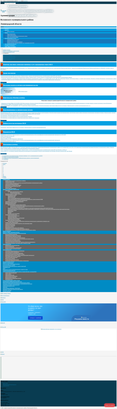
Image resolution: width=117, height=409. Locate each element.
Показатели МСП (9, 132)
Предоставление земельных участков (13, 236)
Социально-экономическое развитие (15, 191)
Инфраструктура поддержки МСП (14, 123)
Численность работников (6, 137)
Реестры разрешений (9, 246)
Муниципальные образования (9, 57)
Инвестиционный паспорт (10, 202)
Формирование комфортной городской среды (12, 281)
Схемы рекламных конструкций (12, 259)
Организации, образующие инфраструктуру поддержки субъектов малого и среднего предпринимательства (23, 127)
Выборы (4, 60)
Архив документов (9, 73)
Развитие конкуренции (10, 224)
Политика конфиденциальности (9, 384)
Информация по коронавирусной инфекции (14, 227)
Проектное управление (10, 225)
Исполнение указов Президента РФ (12, 186)
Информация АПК (12, 196)
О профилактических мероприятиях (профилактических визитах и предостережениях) (21, 158)
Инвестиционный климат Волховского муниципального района (16, 282)
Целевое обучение (6, 291)
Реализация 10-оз (8, 279)
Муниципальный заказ (15, 192)
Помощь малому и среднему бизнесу (13, 248)
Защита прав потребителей (11, 272)
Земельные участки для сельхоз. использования (15, 237)
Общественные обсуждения (13, 219)
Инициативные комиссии (10, 277)
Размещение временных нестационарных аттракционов (17, 260)
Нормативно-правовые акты (9, 58)
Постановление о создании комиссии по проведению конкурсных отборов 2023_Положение (20, 117)
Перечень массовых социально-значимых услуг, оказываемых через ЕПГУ (20, 42)
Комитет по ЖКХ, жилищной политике (11, 232)
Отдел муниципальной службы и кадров (11, 280)
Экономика (7, 190)
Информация (10, 211)
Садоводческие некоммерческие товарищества (17, 200)
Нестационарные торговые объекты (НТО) (17, 204)
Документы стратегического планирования (14, 201)
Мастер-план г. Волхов (10, 258)
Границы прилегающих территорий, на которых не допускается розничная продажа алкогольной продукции (30, 208)
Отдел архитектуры (7, 244)
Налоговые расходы (9, 226)
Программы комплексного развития (12, 256)
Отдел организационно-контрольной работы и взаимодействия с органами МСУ (20, 271)
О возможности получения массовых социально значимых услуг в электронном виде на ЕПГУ (23, 155)
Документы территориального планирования (14, 250)
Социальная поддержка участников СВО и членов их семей (17, 243)
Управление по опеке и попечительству (11, 284)
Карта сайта (5, 383)
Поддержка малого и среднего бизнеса (13, 193)
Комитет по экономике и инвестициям (11, 189)
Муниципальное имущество (11, 234)
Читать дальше (3, 82)
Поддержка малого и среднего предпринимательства (20, 85)
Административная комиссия (9, 270)
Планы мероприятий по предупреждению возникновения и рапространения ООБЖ (25, 199)
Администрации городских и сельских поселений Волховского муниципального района (23, 182)
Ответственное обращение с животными (11, 288)
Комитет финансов (7, 231)
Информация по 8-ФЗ (7, 55)
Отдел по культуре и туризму (9, 265)
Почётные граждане (7, 290)
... (3, 166)
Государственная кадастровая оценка (13, 241)
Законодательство (11, 197)
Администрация (6, 179)
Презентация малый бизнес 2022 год (8, 141)
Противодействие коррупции (9, 56)
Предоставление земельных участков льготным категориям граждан (19, 238)
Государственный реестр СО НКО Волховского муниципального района (20, 230)
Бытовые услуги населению (13, 213)
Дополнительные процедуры (11, 257)
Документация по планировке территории (14, 253)
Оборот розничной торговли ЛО (7, 136)
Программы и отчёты (10, 144)
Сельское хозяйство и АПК (11, 194)
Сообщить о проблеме (35, 318)
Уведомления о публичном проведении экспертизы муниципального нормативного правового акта (28, 221)
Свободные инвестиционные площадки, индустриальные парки (18, 223)
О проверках (5, 159)
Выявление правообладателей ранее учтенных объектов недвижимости (20, 242)
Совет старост (8, 273)
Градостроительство (7, 249)
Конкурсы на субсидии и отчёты (14, 97)
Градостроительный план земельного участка (14, 254)
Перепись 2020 (8, 187)
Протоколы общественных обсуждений (16, 218)
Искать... (2, 3)
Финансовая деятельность (10, 188)
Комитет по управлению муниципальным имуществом (14, 233)
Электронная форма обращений (12, 184)
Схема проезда (6, 385)
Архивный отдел (6, 267)
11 (3, 174)
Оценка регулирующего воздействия (13, 220)
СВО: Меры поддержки (10, 46)
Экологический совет (12, 216)
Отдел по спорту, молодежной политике (11, 264)
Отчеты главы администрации (11, 222)
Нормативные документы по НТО (17, 207)
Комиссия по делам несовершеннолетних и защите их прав (15, 269)
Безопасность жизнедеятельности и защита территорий (14, 266)
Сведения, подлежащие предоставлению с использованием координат (17, 283)
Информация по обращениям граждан (13, 185)
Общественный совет (9, 275)
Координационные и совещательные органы (18, 110)
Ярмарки (10, 212)
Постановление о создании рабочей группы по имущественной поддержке (16, 116)
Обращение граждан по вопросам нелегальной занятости (17, 228)
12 (3, 175)
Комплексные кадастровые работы (12, 239)
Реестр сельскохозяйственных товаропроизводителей (19, 198)
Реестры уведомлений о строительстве (13, 247)
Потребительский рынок (10, 203)
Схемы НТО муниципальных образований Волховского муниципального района (27, 205)
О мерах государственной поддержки (11, 156)
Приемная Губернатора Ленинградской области (13, 289)
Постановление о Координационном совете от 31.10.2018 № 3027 (14, 115)
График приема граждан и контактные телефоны (15, 180)
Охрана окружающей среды (11, 214)
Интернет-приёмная (7, 59)
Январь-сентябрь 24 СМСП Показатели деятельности (12, 138)
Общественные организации (11, 276)
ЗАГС (4, 268)
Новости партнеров (10, 31)
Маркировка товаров (12, 210)
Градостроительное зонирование (12, 252)
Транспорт (5, 287)
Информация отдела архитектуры (12, 245)
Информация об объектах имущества (13, 235)
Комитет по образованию (8, 262)
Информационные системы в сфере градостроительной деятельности (19, 255)
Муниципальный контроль (8, 261)
